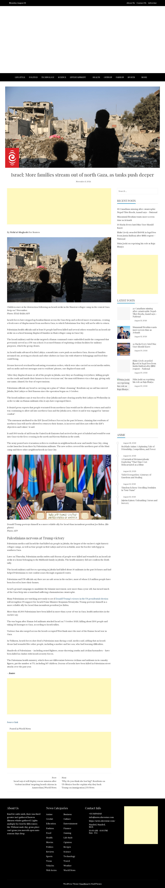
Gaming (67, 833)
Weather (68, 866)
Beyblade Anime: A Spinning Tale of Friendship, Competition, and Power (138, 448)
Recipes (67, 847)
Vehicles (50, 866)
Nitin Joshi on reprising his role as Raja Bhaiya (144, 380)
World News (25, 729)
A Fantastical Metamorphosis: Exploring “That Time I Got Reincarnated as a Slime (135, 462)
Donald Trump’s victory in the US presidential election (82, 599)
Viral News (84, 884)
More (144, 77)
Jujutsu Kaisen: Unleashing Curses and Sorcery (139, 501)
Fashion (120, 77)
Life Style (20, 77)
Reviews (50, 852)
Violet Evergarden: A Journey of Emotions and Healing (136, 476)
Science (62, 77)
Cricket (49, 819)
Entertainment (78, 77)
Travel (67, 861)
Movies (49, 842)
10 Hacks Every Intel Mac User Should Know (144, 345)
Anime (49, 814)
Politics (33, 77)
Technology (47, 77)
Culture (67, 819)
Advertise (152, 3)
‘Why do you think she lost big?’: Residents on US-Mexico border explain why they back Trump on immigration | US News (83, 783)
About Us (131, 3)
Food (48, 833)
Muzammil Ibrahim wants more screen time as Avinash (145, 330)
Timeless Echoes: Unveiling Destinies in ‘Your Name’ (138, 489)
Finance (67, 828)
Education (51, 823)
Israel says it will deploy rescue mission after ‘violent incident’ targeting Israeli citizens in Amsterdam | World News (35, 783)
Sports (131, 77)
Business (68, 814)
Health (96, 77)
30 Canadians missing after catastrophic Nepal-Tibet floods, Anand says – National (145, 312)
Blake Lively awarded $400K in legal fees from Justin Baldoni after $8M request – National (136, 235)
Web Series (51, 870)
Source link (12, 722)
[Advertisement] (82, 46)
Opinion (108, 77)
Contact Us (141, 3)
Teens (49, 861)
